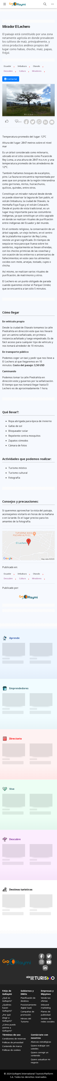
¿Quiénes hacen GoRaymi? (7, 1007)
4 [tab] (30, 114)
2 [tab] (26, 114)
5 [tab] (32, 114)
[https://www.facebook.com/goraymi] (41, 956)
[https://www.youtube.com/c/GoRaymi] (49, 962)
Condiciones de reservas (14, 1038)
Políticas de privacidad (12, 1042)
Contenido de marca (12, 1046)
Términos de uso (11, 1034)
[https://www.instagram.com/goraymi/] (41, 962)
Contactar (11, 79)
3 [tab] (28, 114)
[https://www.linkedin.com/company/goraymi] (45, 968)
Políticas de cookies (11, 1050)
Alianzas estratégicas (41, 1041)
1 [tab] (25, 114)
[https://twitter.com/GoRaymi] (49, 956)
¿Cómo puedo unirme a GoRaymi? (9, 1027)
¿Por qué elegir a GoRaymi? (7, 1017)
